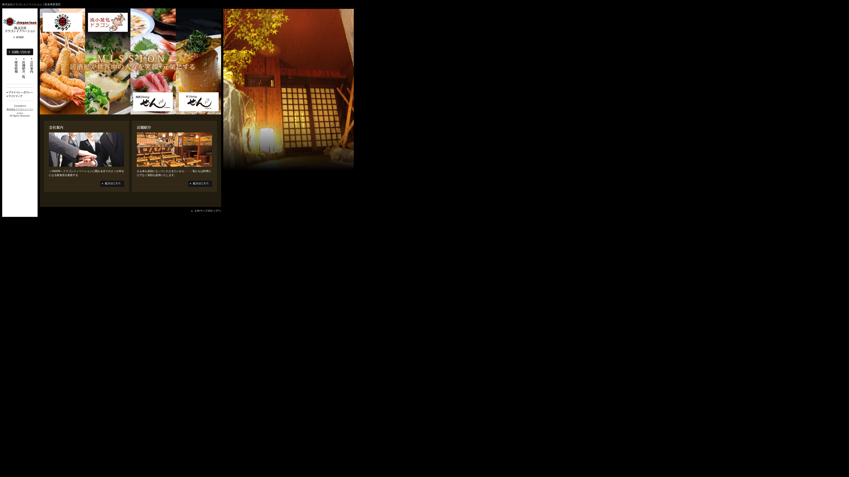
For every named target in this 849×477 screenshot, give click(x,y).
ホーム (20, 37)
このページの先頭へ (206, 210)
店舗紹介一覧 (23, 68)
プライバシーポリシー (20, 92)
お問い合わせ (20, 52)
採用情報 (16, 66)
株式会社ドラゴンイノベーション (20, 111)
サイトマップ (15, 96)
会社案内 (31, 66)
